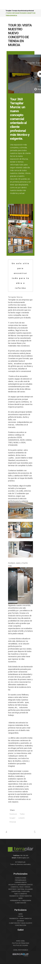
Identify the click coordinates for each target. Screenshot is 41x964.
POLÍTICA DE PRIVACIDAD (20, 943)
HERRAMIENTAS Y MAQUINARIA (20, 900)
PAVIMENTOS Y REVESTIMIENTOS (20, 896)
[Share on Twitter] (21, 814)
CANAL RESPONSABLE (20, 950)
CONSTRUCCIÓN (20, 925)
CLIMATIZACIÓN (20, 903)
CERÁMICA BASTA (20, 882)
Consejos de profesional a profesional (23, 10)
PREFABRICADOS (20, 880)
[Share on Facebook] (12, 814)
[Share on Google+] (12, 818)
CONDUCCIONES (20, 878)
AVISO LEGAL (20, 941)
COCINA (20, 916)
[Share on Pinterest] (12, 822)
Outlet (21, 930)
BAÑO (21, 898)
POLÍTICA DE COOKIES (20, 945)
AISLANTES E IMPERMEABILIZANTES (20, 885)
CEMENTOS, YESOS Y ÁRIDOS (20, 887)
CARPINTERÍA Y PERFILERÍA (20, 891)
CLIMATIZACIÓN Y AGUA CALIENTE (20, 923)
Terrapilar (8, 10)
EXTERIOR (20, 921)
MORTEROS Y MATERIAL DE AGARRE (20, 889)
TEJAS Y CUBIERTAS (20, 894)
